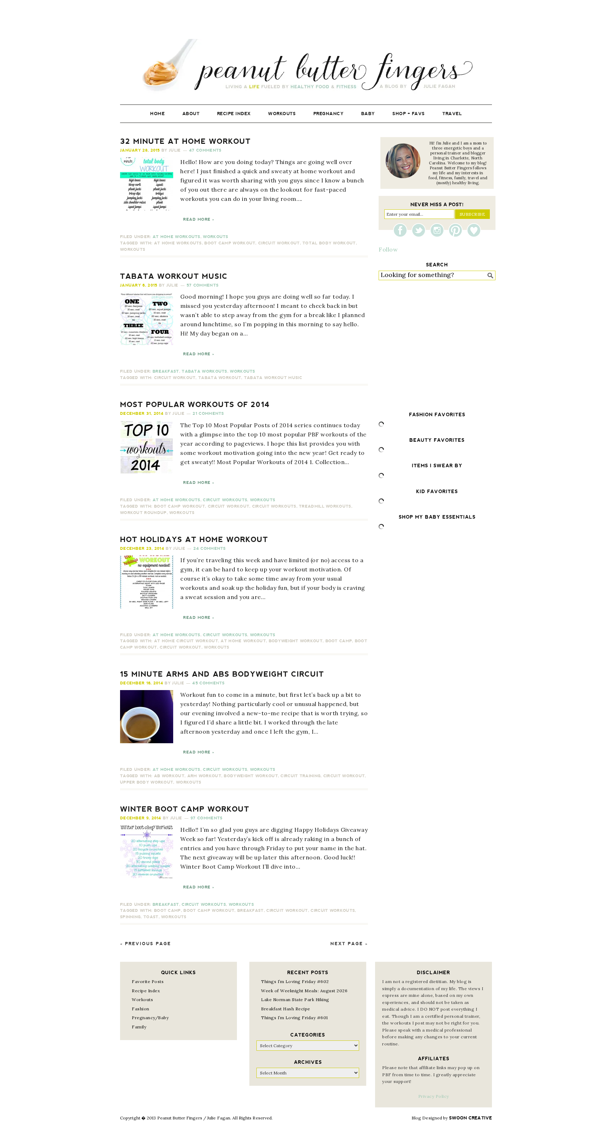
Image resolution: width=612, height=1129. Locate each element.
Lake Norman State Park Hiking (295, 999)
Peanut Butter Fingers (306, 66)
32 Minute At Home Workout (185, 141)
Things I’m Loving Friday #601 (294, 1017)
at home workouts (178, 243)
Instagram (439, 230)
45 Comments (208, 683)
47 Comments (205, 150)
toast (151, 917)
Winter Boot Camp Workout (184, 809)
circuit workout (279, 243)
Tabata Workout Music (174, 276)
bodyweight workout (296, 641)
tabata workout (219, 378)
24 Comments (209, 548)
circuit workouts (274, 506)
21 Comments (208, 413)
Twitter (420, 230)
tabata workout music (273, 378)
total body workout (329, 243)
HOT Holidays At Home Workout (194, 539)
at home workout (243, 641)
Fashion (140, 1008)
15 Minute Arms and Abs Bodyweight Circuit (222, 674)
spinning (130, 917)
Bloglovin (474, 230)
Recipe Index (146, 990)
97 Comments (206, 818)
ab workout (169, 776)
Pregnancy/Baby (150, 1017)
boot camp (338, 641)
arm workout (204, 776)
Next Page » (349, 943)
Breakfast (166, 371)
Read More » (198, 219)
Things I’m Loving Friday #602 (295, 981)
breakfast (250, 910)
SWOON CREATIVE (470, 1118)
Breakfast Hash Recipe (285, 1008)
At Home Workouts (176, 237)
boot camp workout (229, 243)
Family (139, 1026)
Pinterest (457, 230)
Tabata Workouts (204, 371)
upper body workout (146, 782)
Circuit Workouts (225, 500)
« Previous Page (145, 943)
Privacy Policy (433, 1096)
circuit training (300, 776)
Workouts (215, 237)
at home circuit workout (186, 641)
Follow (388, 249)
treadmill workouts (325, 506)
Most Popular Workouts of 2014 (195, 404)
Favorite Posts (148, 981)
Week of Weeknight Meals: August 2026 (304, 990)
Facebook (402, 230)
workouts (132, 249)
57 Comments (203, 285)
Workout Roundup (143, 512)
